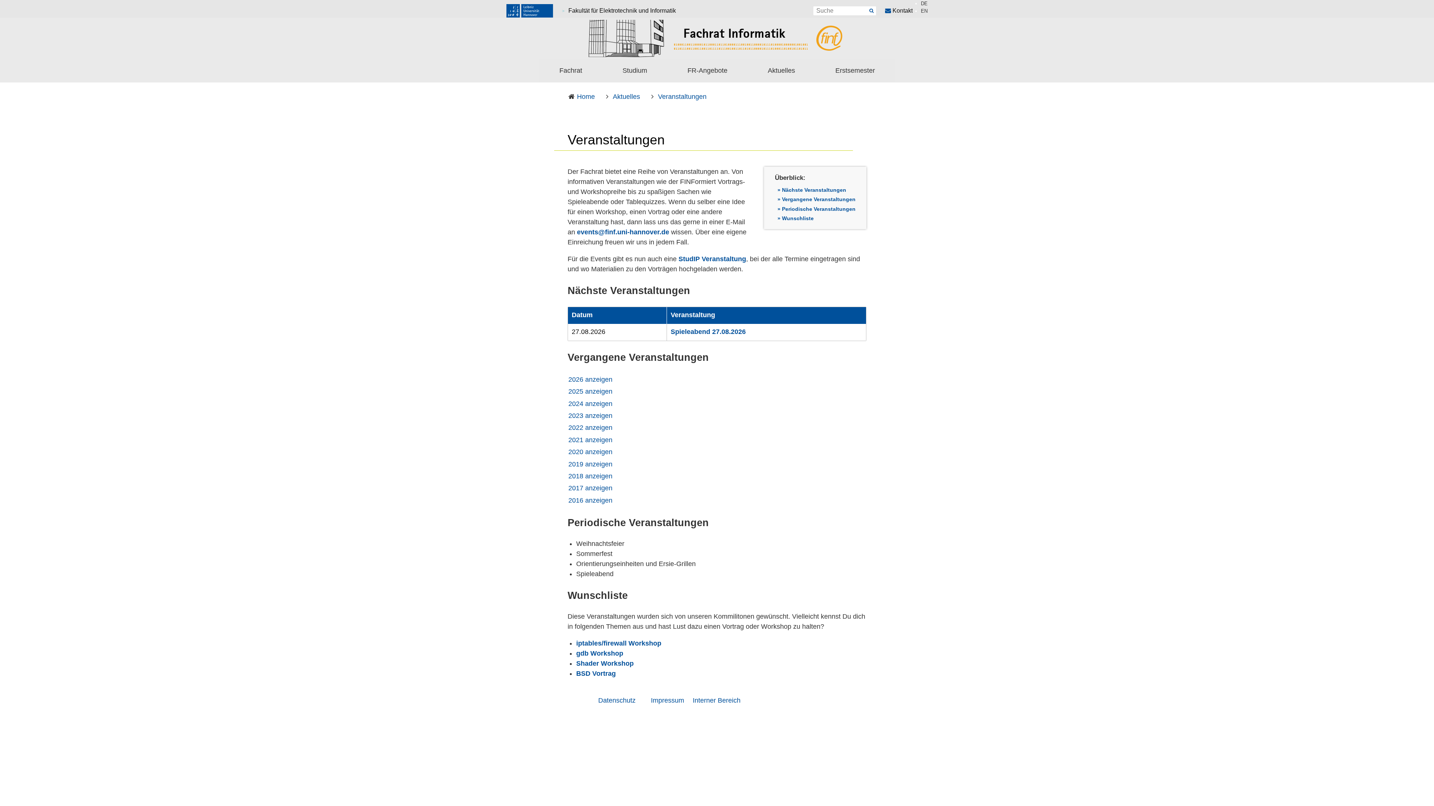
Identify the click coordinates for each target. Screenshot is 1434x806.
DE (924, 3)
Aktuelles (781, 70)
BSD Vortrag (596, 673)
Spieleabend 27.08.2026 (708, 331)
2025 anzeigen (590, 391)
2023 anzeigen (590, 415)
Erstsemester (855, 70)
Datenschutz (617, 700)
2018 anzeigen (590, 476)
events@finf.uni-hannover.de (623, 232)
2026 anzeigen (590, 379)
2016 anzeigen (590, 500)
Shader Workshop (605, 663)
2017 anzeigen (590, 488)
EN (924, 11)
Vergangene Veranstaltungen (819, 199)
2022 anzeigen (590, 427)
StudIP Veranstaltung (712, 259)
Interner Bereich (717, 700)
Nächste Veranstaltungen (814, 190)
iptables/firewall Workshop (618, 643)
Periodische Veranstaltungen (819, 209)
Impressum (667, 700)
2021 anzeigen (590, 440)
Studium (635, 70)
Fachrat (570, 70)
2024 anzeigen (590, 403)
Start (871, 10)
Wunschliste (798, 218)
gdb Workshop (599, 653)
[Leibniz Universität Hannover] (529, 11)
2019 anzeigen (590, 464)
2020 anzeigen (590, 452)
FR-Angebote (707, 70)
